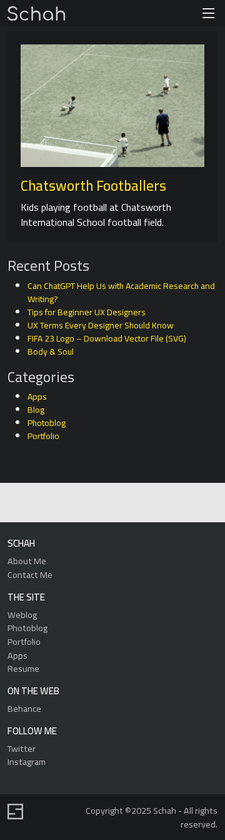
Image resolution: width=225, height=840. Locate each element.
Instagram (27, 761)
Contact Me (30, 574)
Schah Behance (82, 503)
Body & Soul (51, 351)
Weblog (22, 614)
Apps (37, 396)
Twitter (22, 748)
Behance (24, 708)
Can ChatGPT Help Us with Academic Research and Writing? (121, 292)
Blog (36, 410)
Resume (23, 668)
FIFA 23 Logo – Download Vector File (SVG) (107, 338)
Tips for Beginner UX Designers (87, 312)
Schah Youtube (168, 503)
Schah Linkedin (52, 503)
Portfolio (43, 436)
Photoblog (47, 423)
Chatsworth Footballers (93, 185)
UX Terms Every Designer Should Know (101, 325)
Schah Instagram (140, 503)
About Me (27, 560)
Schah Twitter (111, 503)
